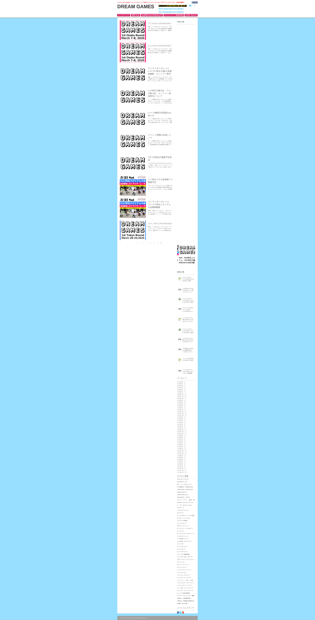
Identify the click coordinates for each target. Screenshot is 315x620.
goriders (190, 505)
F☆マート (179, 500)
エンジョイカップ (181, 523)
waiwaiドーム (180, 507)
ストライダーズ (181, 549)
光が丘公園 (184, 603)
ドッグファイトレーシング (184, 570)
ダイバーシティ (181, 562)
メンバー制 (180, 588)
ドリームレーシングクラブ (184, 577)
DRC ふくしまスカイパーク (184, 484)
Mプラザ (185, 502)
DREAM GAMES (135, 6)
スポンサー (190, 557)
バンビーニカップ (181, 585)
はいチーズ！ (180, 513)
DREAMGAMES (180, 497)
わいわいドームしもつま (183, 518)
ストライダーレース (182, 551)
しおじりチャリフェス (183, 510)
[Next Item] (192, 250)
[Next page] (157, 242)
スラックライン (190, 559)
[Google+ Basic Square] (183, 612)
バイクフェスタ (181, 583)
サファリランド (188, 541)
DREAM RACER (189, 489)
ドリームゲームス (181, 572)
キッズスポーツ (189, 528)
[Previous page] (136, 242)
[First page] (133, 242)
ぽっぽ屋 (192, 515)
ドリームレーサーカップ (183, 575)
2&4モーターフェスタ (182, 479)
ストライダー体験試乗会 (183, 554)
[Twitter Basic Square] (180, 612)
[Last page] (161, 242)
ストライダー (180, 544)
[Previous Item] (179, 250)
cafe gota (184, 505)
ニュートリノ (180, 580)
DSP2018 (187, 497)
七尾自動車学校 (187, 598)
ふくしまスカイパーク (183, 515)
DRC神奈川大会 (189, 487)
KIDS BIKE (179, 502)
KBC (194, 500)
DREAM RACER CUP (182, 492)
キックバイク (180, 528)
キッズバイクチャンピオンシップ (185, 533)
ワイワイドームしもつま (183, 595)
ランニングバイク (188, 588)
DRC (186, 482)
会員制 (179, 603)
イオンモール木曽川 (182, 520)
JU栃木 (190, 500)
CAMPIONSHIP (180, 482)
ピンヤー (189, 585)
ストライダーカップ (182, 546)
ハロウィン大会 (189, 580)
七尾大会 (179, 598)
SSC (192, 502)
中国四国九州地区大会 (188, 601)
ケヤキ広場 (180, 541)
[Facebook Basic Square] (178, 612)
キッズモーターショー (183, 536)
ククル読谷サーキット (183, 539)
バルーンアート (190, 583)
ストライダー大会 (181, 557)
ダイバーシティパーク (183, 564)
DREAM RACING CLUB (182, 495)
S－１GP (179, 505)
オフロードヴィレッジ (183, 526)
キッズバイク (180, 531)
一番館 (192, 595)
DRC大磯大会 (180, 487)
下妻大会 (179, 601)
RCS (189, 502)
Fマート (185, 500)
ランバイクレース (188, 590)
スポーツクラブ (181, 559)
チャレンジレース (181, 567)
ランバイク (180, 590)
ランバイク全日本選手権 (183, 593)
